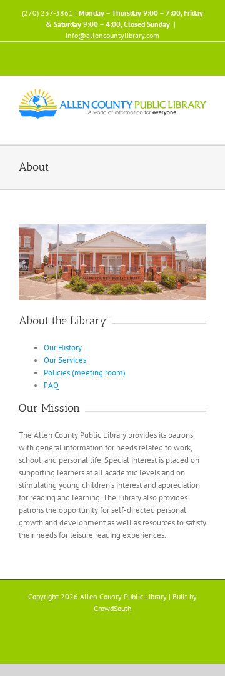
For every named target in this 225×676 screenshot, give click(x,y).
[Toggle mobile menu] (201, 125)
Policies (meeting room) (85, 372)
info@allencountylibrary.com (112, 35)
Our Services (65, 360)
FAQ (51, 385)
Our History (63, 347)
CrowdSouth (113, 608)
